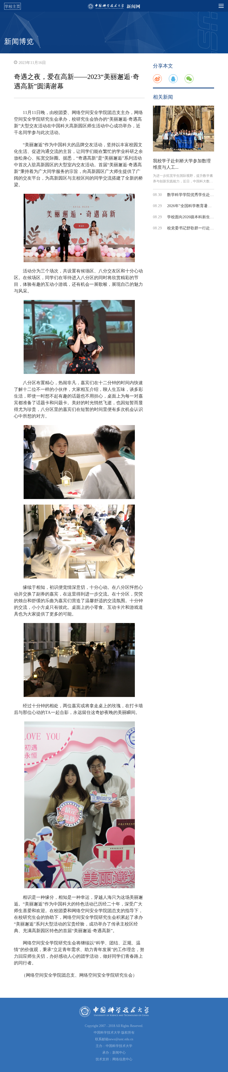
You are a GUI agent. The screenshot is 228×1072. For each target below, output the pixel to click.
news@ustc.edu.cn (120, 1039)
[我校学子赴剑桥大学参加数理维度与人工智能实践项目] (183, 129)
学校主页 (12, 6)
